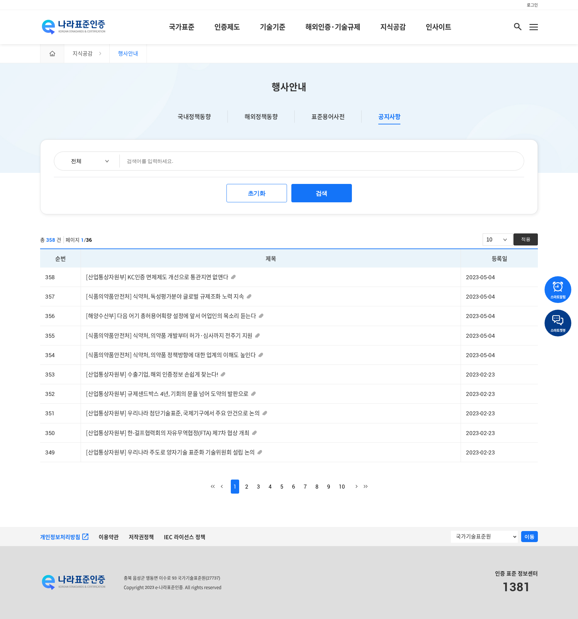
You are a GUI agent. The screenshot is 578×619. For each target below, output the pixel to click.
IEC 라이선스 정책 (184, 537)
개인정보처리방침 (60, 537)
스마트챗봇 (558, 330)
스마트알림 (558, 297)
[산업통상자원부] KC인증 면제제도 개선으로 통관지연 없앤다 (157, 277)
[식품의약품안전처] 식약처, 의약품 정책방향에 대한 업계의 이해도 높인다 (171, 355)
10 (342, 486)
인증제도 (227, 26)
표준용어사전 (328, 116)
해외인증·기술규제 (332, 26)
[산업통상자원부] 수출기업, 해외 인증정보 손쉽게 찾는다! (152, 374)
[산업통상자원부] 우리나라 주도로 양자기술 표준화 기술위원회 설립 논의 (170, 452)
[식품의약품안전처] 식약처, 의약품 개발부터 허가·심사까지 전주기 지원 (169, 335)
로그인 (532, 5)
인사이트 (438, 26)
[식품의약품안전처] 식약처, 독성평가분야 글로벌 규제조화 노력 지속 (165, 296)
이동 (529, 536)
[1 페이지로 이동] (216, 487)
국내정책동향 (194, 116)
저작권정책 (141, 537)
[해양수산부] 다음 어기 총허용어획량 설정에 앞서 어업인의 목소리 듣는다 (171, 316)
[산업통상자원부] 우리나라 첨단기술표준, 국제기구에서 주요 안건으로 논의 (173, 413)
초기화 (257, 193)
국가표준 (181, 26)
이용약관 (109, 537)
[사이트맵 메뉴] (533, 27)
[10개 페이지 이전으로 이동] (226, 487)
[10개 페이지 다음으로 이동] (353, 487)
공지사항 (389, 117)
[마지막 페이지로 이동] (363, 487)
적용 (526, 239)
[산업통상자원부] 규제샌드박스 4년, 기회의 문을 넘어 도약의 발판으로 (167, 394)
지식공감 (393, 26)
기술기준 (272, 26)
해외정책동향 (261, 116)
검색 (321, 193)
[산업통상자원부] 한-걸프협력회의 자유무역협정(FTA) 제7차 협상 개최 (167, 433)
